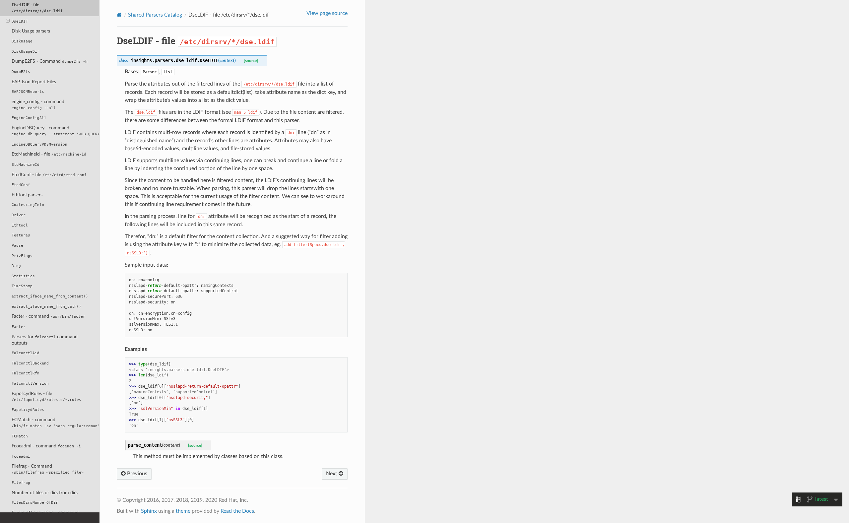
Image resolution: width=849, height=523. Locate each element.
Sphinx (149, 511)
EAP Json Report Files (34, 81)
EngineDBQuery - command (55, 130)
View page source (327, 13)
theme (183, 511)
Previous (136, 473)
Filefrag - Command (48, 469)
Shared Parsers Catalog (155, 15)
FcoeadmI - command (46, 445)
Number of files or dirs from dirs (45, 492)
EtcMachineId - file (49, 154)
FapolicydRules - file (46, 396)
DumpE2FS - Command (50, 61)
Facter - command (48, 316)
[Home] (119, 15)
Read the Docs (237, 511)
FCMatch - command (55, 422)
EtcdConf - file (49, 174)
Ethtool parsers (27, 194)
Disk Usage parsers (31, 31)
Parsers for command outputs (45, 340)
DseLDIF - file (37, 7)
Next (332, 473)
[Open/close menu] (8, 21)
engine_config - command (38, 104)
